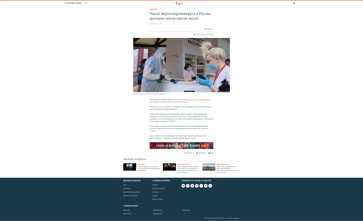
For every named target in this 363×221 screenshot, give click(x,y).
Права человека (157, 199)
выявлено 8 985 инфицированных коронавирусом (191, 100)
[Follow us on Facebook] (192, 186)
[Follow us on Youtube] (183, 186)
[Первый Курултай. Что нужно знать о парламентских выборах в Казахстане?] (129, 167)
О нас (125, 185)
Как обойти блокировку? (131, 192)
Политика (141, 164)
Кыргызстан (127, 214)
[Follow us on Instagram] (188, 186)
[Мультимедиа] (294, 3)
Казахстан (126, 210)
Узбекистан (186, 210)
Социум (155, 196)
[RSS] (210, 186)
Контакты (126, 188)
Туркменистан (158, 214)
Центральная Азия (183, 164)
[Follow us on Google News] (205, 186)
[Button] (208, 29)
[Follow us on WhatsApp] (201, 186)
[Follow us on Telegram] (197, 186)
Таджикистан (157, 210)
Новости (153, 9)
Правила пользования (130, 196)
